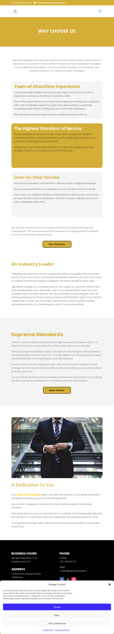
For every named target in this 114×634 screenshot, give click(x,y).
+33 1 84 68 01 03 (68, 561)
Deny (57, 615)
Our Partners (57, 244)
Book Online (57, 390)
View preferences (57, 623)
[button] (109, 584)
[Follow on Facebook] (62, 579)
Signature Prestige (29, 494)
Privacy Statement (62, 630)
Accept (57, 607)
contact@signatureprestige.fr (73, 571)
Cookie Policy (48, 630)
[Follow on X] (67, 579)
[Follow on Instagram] (73, 579)
